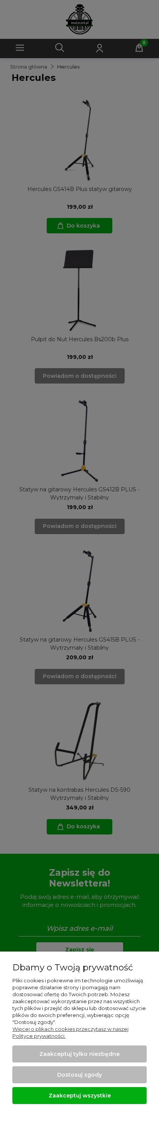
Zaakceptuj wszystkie (80, 1095)
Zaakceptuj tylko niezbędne (79, 1054)
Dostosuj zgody (79, 1074)
